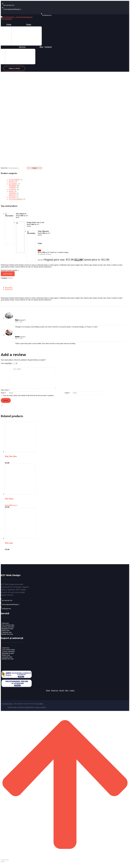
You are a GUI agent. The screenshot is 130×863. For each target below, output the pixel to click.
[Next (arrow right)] (3, 861)
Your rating (4, 363)
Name (3, 393)
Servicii (61, 690)
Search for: (4, 168)
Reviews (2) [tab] (9, 289)
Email (67, 393)
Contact (71, 690)
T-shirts (12, 187)
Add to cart (7, 274)
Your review (5, 390)
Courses (12, 189)
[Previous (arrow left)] (1, 861)
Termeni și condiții (40, 707)
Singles (12, 195)
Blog (66, 690)
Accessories (14, 179)
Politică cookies (12, 707)
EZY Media (39, 703)
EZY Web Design (7, 703)
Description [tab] (8, 287)
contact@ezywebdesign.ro (12, 9)
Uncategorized (16, 199)
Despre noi (54, 690)
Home (48, 690)
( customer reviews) (44, 254)
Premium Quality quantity (9, 270)
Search (34, 168)
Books (11, 181)
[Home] (17, 19)
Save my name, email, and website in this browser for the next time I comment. (28, 395)
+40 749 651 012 (8, 5)
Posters (12, 197)
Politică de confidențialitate (26, 707)
